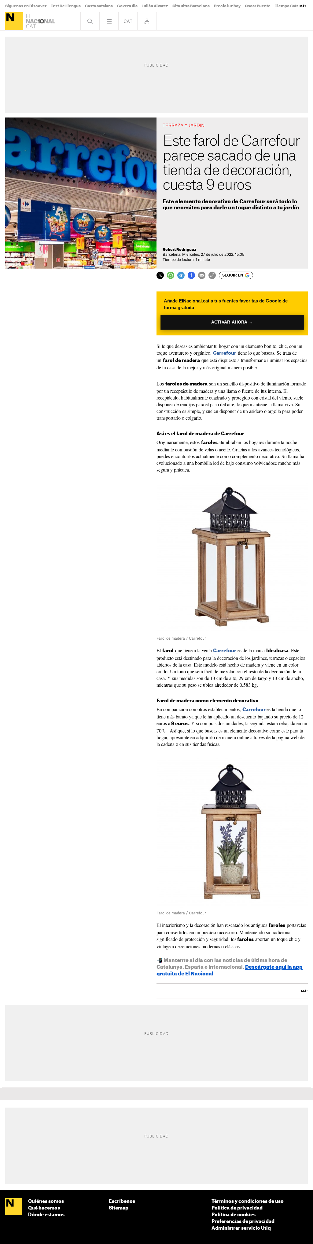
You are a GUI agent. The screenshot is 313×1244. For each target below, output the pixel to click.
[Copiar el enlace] (212, 275)
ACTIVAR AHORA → (232, 322)
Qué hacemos (44, 1208)
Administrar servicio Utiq (241, 1228)
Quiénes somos (46, 1201)
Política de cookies (234, 1215)
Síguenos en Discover (25, 6)
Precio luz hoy (227, 6)
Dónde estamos (46, 1215)
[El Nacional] (14, 21)
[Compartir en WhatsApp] (170, 275)
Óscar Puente (258, 6)
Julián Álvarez (155, 6)
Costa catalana (99, 6)
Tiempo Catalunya (292, 6)
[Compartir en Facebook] (191, 275)
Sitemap (118, 1208)
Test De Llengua (66, 6)
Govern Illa (127, 6)
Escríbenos (122, 1201)
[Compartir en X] (160, 275)
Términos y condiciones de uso (248, 1201)
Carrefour (224, 353)
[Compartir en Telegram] (181, 275)
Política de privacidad (237, 1208)
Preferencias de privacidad (243, 1221)
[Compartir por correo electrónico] (201, 275)
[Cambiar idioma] (128, 21)
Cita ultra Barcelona (191, 6)
